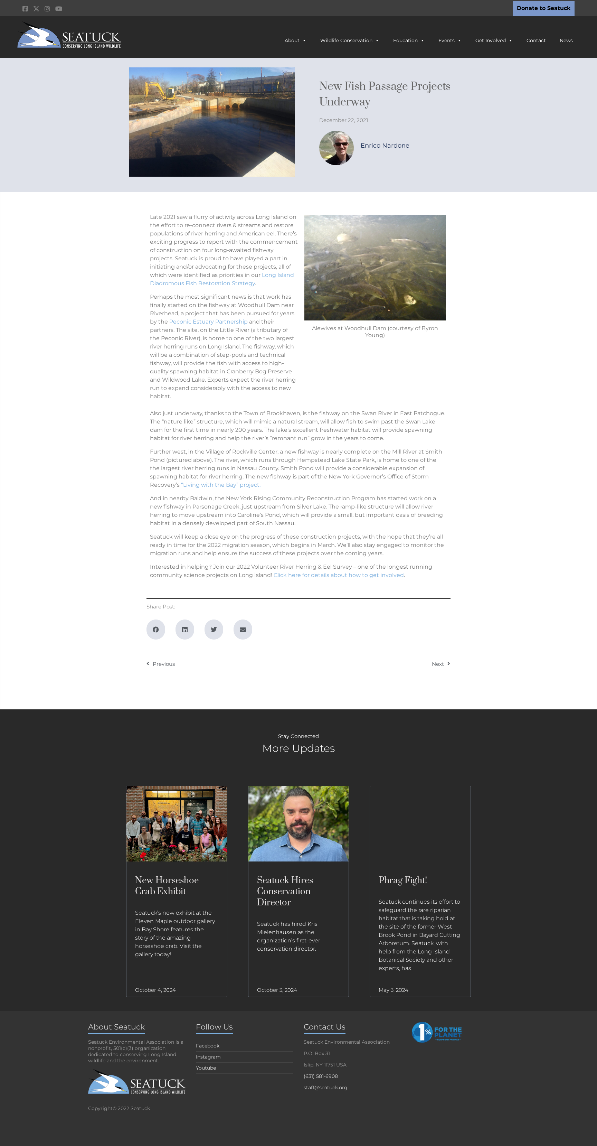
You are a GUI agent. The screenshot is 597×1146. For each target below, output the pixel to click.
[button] (155, 629)
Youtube (206, 1068)
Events (446, 40)
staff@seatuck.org (326, 1087)
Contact (536, 40)
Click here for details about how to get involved (339, 575)
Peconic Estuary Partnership (208, 321)
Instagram (208, 1057)
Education (405, 40)
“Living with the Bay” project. (221, 485)
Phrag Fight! (403, 880)
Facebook (207, 1046)
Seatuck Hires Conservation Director (285, 892)
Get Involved (490, 40)
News (566, 40)
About (292, 40)
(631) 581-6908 (321, 1076)
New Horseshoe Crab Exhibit (167, 886)
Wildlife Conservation (346, 40)
